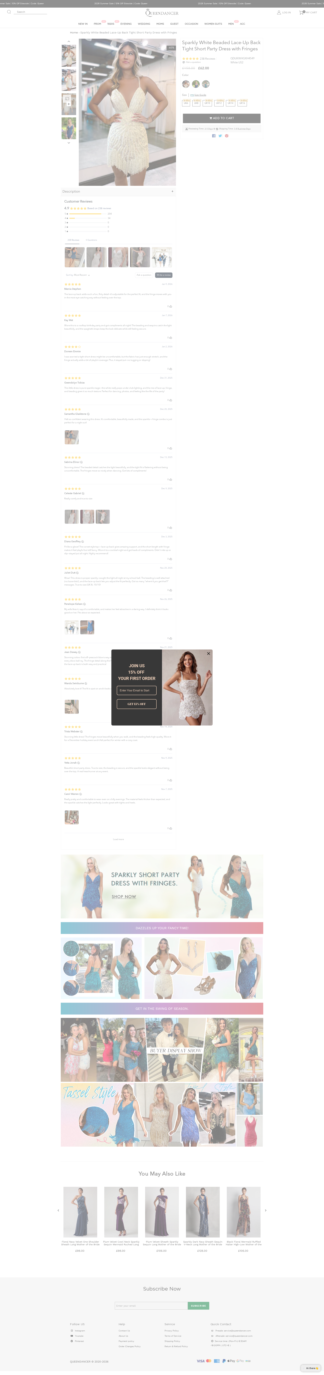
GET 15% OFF (137, 704)
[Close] (209, 653)
